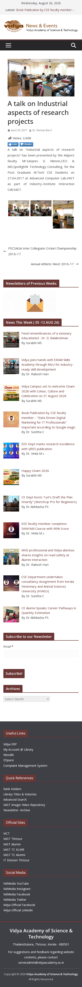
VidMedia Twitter (14, 900)
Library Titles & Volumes (20, 794)
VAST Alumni (12, 844)
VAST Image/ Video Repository (24, 805)
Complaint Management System (25, 766)
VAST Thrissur (12, 839)
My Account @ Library (18, 749)
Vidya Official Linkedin (18, 910)
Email (8, 646)
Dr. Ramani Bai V (42, 130)
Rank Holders (12, 789)
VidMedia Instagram (16, 889)
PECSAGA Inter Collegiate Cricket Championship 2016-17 (42, 251)
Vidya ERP (10, 744)
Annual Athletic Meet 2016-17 (52, 264)
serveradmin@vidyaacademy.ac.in (41, 963)
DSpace (8, 760)
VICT (6, 833)
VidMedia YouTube (16, 883)
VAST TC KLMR (13, 850)
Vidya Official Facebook (19, 905)
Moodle (8, 755)
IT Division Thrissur (16, 860)
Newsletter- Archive (16, 810)
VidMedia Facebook (16, 894)
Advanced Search (15, 799)
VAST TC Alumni (14, 855)
